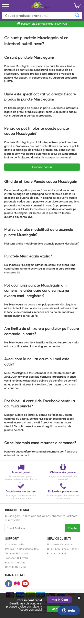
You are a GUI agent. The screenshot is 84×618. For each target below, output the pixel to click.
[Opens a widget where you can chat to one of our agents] (68, 611)
